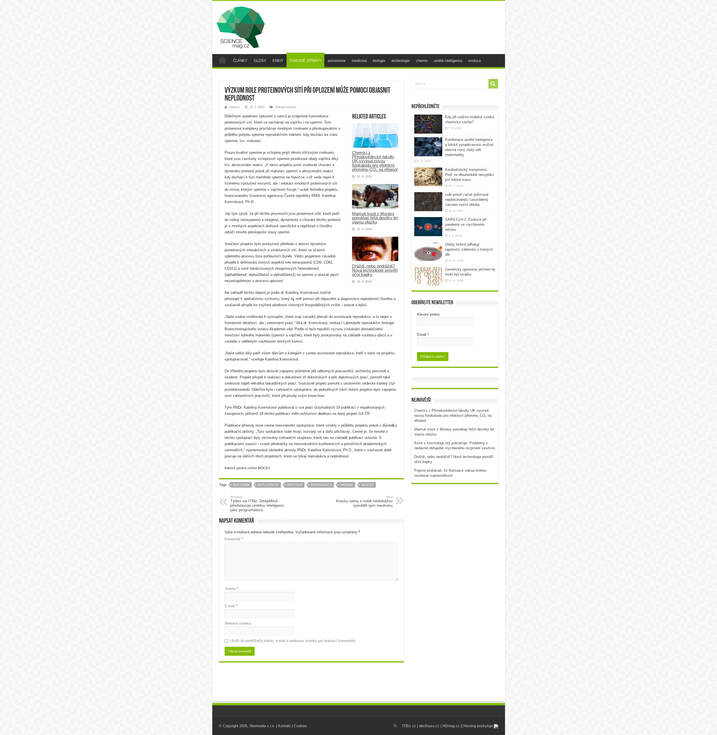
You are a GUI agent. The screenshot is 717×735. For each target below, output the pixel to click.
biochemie (241, 485)
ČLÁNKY (240, 61)
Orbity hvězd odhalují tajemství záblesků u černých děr (469, 249)
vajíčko (367, 485)
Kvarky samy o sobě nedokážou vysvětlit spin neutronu (364, 501)
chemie (422, 61)
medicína (359, 61)
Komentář (234, 539)
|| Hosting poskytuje (477, 726)
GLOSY (260, 61)
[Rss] (395, 725)
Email (423, 334)
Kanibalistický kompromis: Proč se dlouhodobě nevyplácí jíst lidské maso (469, 175)
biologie (379, 61)
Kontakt (284, 726)
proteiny (294, 485)
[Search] (493, 84)
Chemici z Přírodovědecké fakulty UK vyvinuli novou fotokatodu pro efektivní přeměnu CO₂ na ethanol (374, 161)
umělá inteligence (448, 61)
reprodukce (321, 485)
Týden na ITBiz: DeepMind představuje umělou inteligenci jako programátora (257, 503)
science (234, 107)
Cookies (300, 726)
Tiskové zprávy (285, 107)
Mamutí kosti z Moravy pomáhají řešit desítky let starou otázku (375, 217)
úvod (222, 60)
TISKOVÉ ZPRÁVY (305, 61)
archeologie (400, 61)
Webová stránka (238, 623)
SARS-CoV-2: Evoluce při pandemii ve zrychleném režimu (465, 224)
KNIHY (278, 61)
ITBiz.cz (409, 726)
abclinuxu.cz (429, 726)
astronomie (337, 61)
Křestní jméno (428, 314)
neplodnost (268, 485)
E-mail (231, 606)
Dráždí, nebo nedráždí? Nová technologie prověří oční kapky (375, 270)
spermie (346, 485)
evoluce (474, 61)
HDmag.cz (451, 726)
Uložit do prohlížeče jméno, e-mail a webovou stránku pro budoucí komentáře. (293, 641)
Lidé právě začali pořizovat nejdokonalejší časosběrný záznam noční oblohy (466, 199)
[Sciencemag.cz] (241, 26)
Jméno (231, 589)
